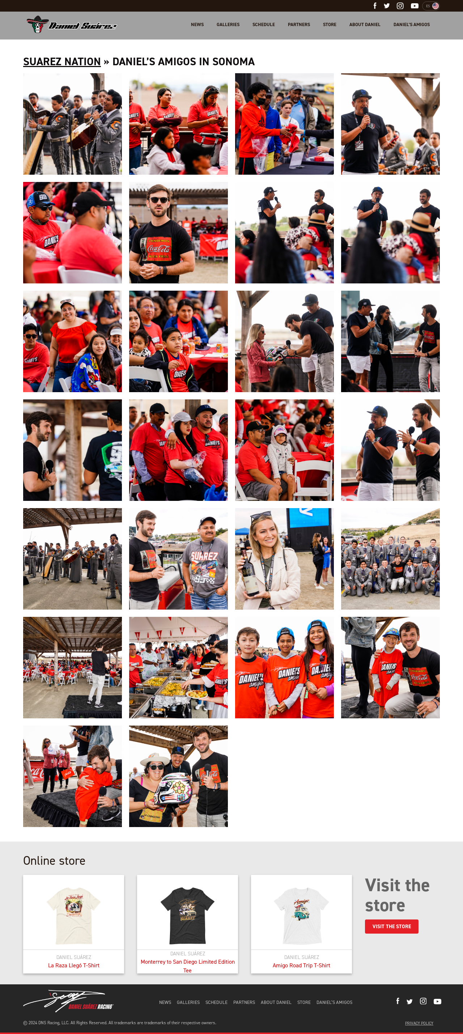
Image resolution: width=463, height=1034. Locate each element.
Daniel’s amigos (412, 24)
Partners (299, 24)
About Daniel (365, 24)
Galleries (228, 24)
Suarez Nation (62, 61)
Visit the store (392, 926)
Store (329, 24)
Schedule (263, 24)
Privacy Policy (419, 1023)
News (197, 24)
